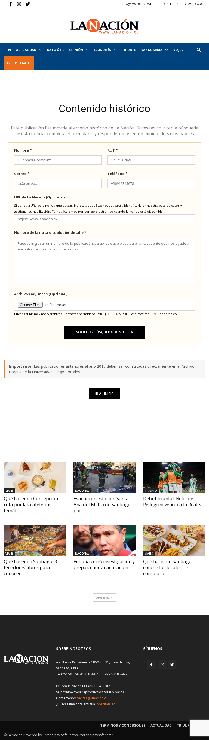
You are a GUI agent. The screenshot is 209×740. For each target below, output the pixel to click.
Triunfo (129, 50)
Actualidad (26, 50)
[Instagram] (17, 4)
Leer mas (103, 597)
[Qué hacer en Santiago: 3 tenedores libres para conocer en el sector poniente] (35, 540)
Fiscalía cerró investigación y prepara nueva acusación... (104, 564)
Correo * (21, 173)
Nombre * (23, 150)
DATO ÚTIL (55, 50)
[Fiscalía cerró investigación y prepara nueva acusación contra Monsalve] (104, 540)
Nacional (82, 491)
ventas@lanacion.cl (92, 698)
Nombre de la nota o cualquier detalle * (50, 232)
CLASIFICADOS (195, 4)
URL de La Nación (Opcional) (39, 197)
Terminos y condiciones (122, 725)
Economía (103, 50)
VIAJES (178, 50)
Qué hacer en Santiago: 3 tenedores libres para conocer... (30, 567)
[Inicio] (9, 49)
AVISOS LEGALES (19, 63)
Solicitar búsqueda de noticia (104, 332)
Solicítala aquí (107, 704)
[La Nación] (104, 26)
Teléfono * (117, 173)
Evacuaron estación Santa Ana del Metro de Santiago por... (102, 504)
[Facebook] (8, 4)
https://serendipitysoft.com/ (91, 735)
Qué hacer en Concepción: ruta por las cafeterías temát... (31, 504)
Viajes (9, 491)
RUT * (112, 150)
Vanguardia (152, 50)
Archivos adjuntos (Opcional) (40, 293)
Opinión (76, 50)
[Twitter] (26, 4)
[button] (198, 49)
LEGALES (167, 4)
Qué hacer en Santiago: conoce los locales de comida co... (168, 567)
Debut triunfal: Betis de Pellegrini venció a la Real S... (173, 501)
